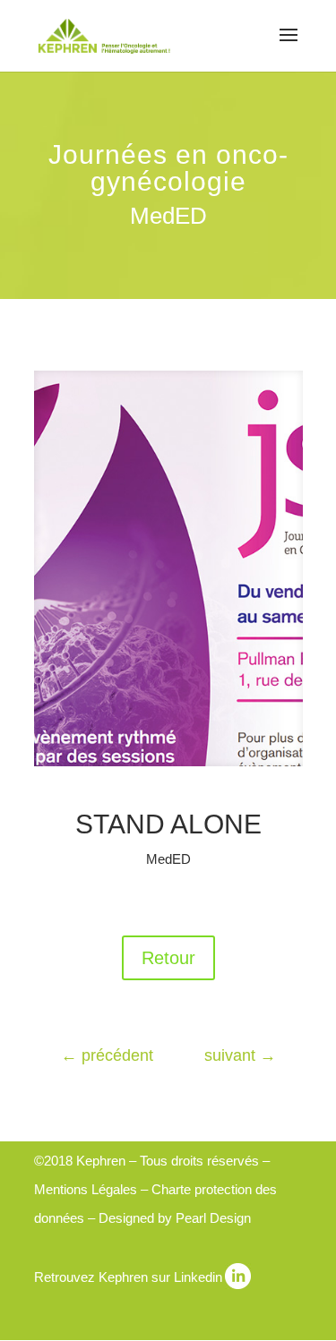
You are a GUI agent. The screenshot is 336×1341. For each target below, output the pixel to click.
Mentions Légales (85, 1189)
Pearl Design (213, 1218)
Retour (168, 958)
